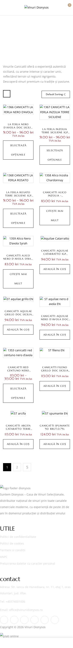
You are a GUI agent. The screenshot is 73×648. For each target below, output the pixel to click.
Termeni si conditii (12, 550)
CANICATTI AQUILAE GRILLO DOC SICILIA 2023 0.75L (18, 314)
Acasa (27, 39)
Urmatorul (27, 467)
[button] (66, 7)
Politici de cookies (12, 543)
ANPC (4, 557)
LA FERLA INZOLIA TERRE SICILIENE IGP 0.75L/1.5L (55, 132)
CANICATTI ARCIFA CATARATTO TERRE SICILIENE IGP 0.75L (18, 429)
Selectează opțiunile (18, 150)
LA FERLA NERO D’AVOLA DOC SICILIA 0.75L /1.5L (18, 127)
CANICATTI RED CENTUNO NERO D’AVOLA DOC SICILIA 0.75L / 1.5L (18, 372)
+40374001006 (15, 601)
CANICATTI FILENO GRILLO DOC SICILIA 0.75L (54, 370)
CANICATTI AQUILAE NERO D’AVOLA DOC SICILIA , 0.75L (55, 319)
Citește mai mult (54, 215)
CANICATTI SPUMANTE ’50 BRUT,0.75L (55, 427)
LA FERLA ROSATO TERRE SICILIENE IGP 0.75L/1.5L (18, 195)
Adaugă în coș (54, 269)
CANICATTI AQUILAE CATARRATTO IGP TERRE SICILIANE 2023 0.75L (54, 255)
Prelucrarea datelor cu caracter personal (27, 563)
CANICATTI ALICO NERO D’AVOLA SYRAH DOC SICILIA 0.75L (18, 258)
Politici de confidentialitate (18, 537)
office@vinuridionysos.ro (26, 610)
